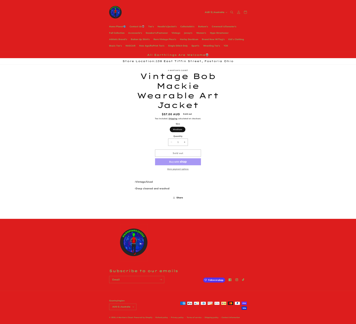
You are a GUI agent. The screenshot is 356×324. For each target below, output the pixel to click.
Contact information (231, 317)
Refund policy (161, 317)
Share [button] (179, 197)
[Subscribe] (160, 279)
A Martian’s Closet (125, 317)
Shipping (173, 118)
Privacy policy (177, 317)
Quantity (178, 136)
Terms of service (194, 317)
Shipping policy (212, 317)
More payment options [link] (178, 169)
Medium (179, 130)
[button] (231, 12)
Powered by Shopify (143, 317)
